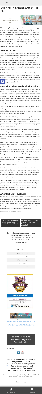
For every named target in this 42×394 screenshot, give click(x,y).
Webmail (17, 382)
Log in (26, 382)
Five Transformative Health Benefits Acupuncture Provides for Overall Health (10, 223)
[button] (2, 81)
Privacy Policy (29, 376)
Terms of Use (21, 376)
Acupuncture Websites (9, 375)
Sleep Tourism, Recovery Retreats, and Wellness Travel (21, 324)
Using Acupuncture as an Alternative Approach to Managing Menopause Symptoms (29, 223)
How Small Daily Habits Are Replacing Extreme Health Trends (21, 325)
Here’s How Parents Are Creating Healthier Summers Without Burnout (21, 322)
